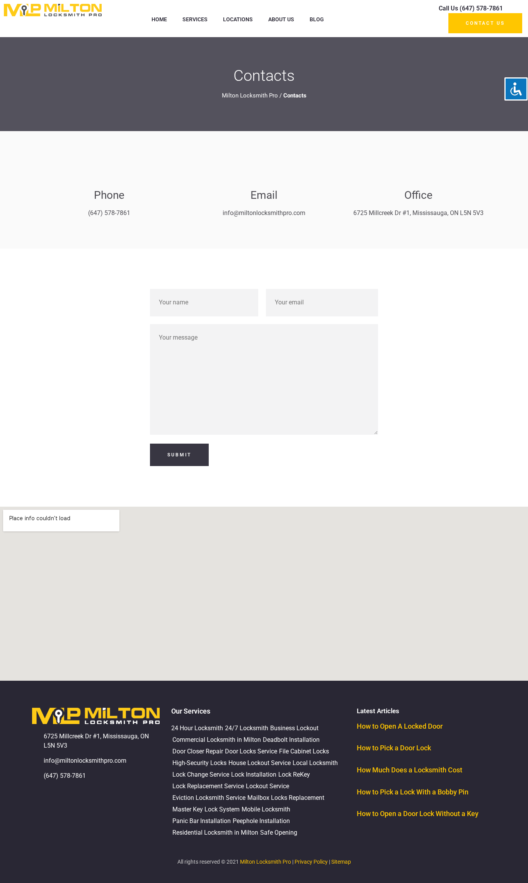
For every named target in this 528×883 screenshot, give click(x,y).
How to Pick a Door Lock (394, 748)
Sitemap (341, 862)
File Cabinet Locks (304, 751)
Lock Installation (253, 774)
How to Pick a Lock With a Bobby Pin (412, 792)
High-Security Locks (199, 763)
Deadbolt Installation (291, 739)
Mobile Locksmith (266, 809)
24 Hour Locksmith (197, 728)
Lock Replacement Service (208, 786)
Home (159, 19)
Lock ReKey (294, 774)
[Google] (41, 798)
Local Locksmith (315, 763)
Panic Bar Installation (201, 821)
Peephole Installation (261, 821)
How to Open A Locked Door (400, 726)
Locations (238, 19)
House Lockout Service (259, 763)
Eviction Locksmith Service (208, 797)
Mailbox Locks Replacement (285, 797)
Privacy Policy (311, 862)
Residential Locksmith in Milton (215, 832)
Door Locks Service (251, 751)
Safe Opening (278, 832)
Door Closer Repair (197, 751)
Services (195, 19)
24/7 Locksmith (246, 728)
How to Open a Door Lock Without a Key (418, 814)
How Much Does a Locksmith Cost (409, 770)
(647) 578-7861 (109, 213)
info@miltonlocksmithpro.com (264, 213)
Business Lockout (294, 728)
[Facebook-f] (63, 798)
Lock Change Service (200, 774)
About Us (281, 19)
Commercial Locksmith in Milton (216, 739)
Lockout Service (267, 786)
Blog (317, 19)
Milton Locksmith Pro (250, 95)
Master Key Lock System (206, 809)
